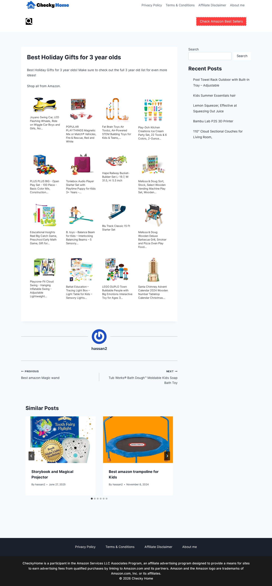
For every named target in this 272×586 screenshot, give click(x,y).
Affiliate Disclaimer (212, 5)
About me (237, 5)
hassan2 (99, 348)
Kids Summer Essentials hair (214, 95)
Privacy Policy (152, 5)
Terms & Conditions (180, 5)
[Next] (167, 456)
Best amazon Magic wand (40, 375)
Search (193, 49)
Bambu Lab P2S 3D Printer (213, 121)
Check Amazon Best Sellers (221, 21)
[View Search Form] (29, 21)
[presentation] (60, 439)
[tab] (92, 499)
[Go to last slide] (31, 456)
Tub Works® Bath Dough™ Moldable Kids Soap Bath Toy (143, 377)
